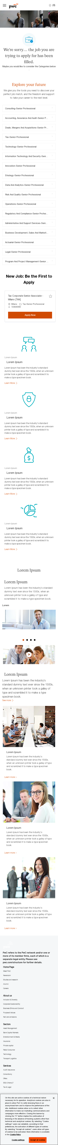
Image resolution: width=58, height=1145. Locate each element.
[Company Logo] (16, 5)
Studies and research (10, 980)
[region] (29, 1119)
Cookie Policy (15, 1134)
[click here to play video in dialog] (29, 654)
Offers (5, 1078)
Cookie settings (18, 1140)
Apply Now (38, 315)
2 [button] (27, 640)
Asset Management (10, 1028)
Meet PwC (7, 971)
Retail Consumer (9, 1050)
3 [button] (31, 640)
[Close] (54, 1098)
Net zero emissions (10, 1017)
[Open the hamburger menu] (4, 5)
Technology (7, 1054)
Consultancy (7, 1074)
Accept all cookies (37, 1140)
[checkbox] (50, 296)
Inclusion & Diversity (10, 1000)
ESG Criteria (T (8, 1083)
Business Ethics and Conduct (13, 1008)
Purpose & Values (9, 1013)
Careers (5, 988)
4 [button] (34, 640)
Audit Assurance (9, 1070)
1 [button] (23, 640)
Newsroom (7, 975)
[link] (11, 383)
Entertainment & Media (11, 1037)
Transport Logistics (9, 1058)
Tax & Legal (7, 1087)
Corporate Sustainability (11, 1004)
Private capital (8, 1046)
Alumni (5, 984)
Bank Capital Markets (10, 1033)
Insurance (6, 1041)
